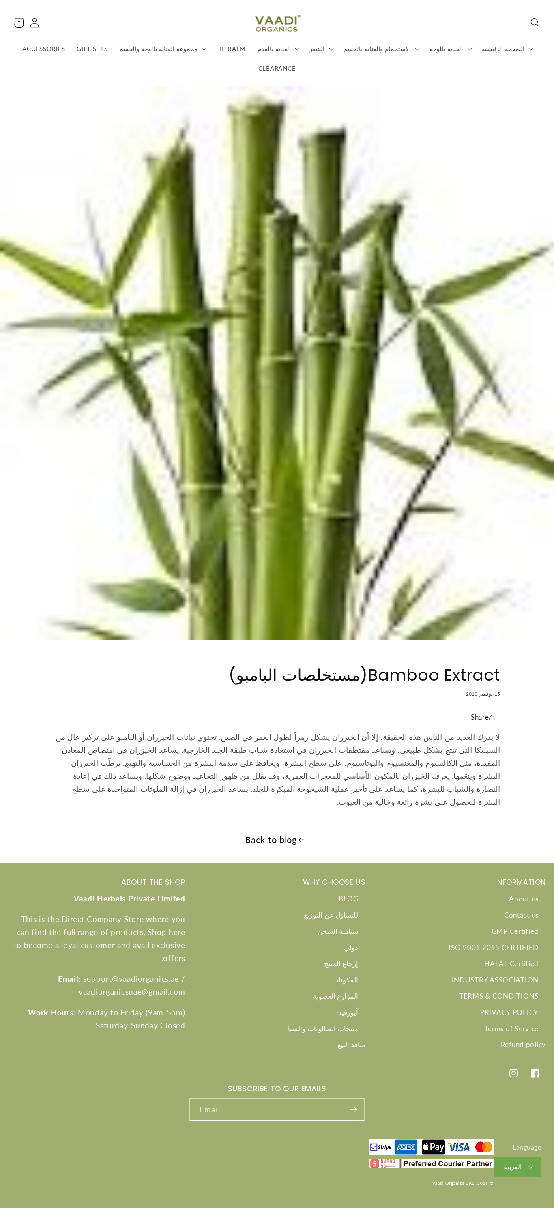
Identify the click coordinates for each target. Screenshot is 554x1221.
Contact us (521, 915)
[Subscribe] (353, 1109)
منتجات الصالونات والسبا (323, 1028)
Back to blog (271, 839)
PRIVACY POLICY (509, 1012)
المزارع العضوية (336, 996)
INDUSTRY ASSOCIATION (495, 980)
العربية (513, 1166)
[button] (535, 23)
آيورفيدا (347, 1012)
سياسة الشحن (338, 931)
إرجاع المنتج (341, 963)
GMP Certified (515, 931)
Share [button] (480, 717)
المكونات (345, 980)
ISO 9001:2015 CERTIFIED (494, 947)
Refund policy (523, 1044)
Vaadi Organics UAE (453, 1183)
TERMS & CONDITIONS (499, 996)
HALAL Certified (511, 963)
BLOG (348, 898)
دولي (351, 947)
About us (524, 898)
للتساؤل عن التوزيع (331, 915)
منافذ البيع (351, 1044)
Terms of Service (511, 1028)
